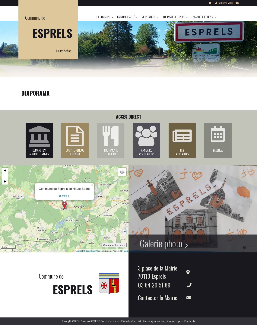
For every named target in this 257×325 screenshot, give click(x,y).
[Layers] (122, 172)
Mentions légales (174, 321)
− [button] (5, 176)
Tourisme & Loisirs (174, 17)
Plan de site (189, 321)
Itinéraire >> (65, 195)
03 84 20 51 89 (225, 3)
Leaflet (78, 250)
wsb (163, 321)
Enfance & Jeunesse (203, 17)
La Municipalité (126, 17)
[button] (5, 182)
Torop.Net (136, 321)
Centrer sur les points (114, 245)
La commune (104, 17)
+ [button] (5, 170)
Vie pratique (149, 17)
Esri (126, 250)
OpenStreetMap (92, 250)
